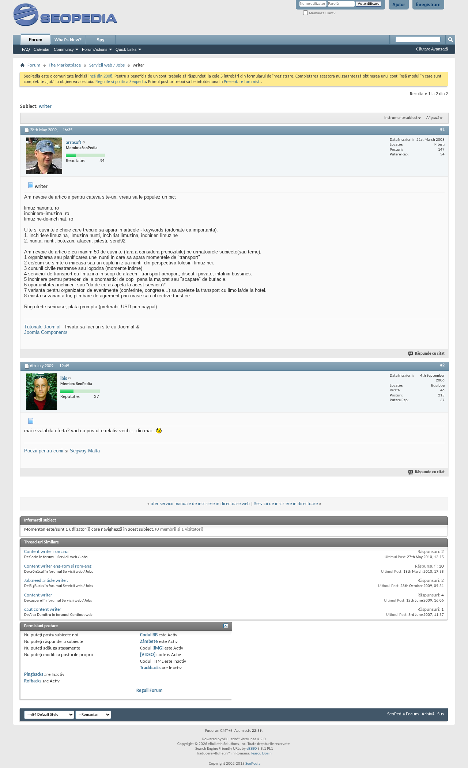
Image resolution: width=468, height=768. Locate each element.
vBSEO (251, 749)
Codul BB (149, 635)
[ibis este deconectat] (41, 391)
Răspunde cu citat (430, 354)
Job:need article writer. (46, 580)
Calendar (42, 49)
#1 (442, 129)
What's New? (68, 39)
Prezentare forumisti (242, 82)
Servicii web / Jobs (107, 65)
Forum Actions (94, 49)
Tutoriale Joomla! (42, 327)
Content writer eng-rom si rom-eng (57, 566)
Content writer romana (46, 551)
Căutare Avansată (432, 49)
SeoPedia (252, 764)
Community (64, 49)
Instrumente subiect (401, 118)
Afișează (432, 118)
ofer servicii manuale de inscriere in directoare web (200, 503)
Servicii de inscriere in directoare (286, 503)
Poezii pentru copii (43, 450)
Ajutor (398, 4)
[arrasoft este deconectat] (44, 156)
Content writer (38, 595)
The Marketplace (65, 65)
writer (45, 106)
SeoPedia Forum (403, 714)
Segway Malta (85, 450)
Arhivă (428, 714)
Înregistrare (428, 4)
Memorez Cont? (322, 13)
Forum (35, 39)
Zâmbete (149, 641)
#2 (442, 365)
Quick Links (126, 49)
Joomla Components (46, 332)
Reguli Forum (149, 690)
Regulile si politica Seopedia (120, 82)
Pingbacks (33, 674)
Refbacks (32, 681)
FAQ (26, 49)
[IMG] (157, 648)
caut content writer (42, 609)
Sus (440, 714)
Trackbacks (150, 668)
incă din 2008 (100, 76)
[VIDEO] (147, 654)
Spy (101, 39)
